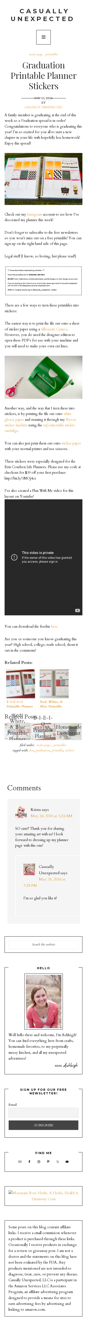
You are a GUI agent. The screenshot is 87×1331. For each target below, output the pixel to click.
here (54, 626)
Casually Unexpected (43, 15)
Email (12, 1104)
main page (35, 54)
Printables (51, 54)
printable (57, 750)
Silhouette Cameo (54, 329)
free (31, 750)
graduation (43, 750)
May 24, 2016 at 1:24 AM (51, 816)
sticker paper (71, 443)
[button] (43, 37)
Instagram (34, 214)
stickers (69, 750)
